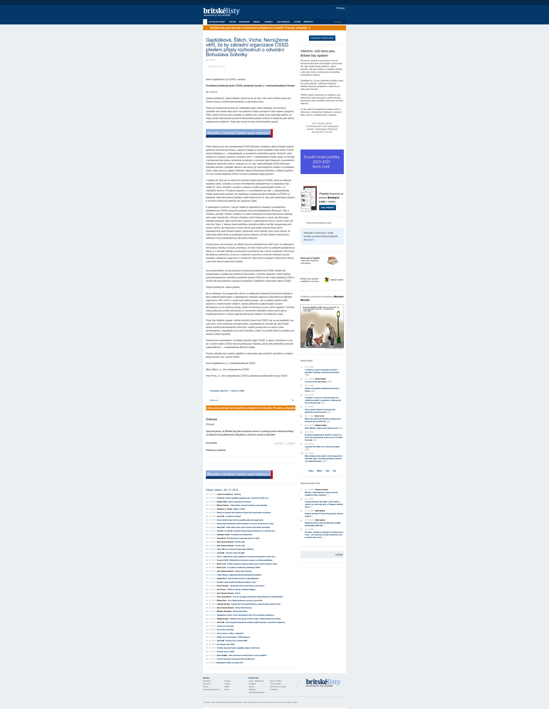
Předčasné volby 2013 (219, 390)
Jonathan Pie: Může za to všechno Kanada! (322, 447)
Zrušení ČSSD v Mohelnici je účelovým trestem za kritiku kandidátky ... (245, 560)
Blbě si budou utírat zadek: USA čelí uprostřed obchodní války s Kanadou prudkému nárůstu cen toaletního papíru (323, 458)
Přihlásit (340, 8)
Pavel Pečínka (222, 585)
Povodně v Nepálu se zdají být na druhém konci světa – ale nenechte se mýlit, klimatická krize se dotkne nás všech (324, 535)
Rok (327, 470)
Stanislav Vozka (223, 534)
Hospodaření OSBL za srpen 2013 (229, 662)
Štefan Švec (222, 600)
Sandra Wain (222, 501)
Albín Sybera (320, 510)
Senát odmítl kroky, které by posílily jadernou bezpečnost (240, 520)
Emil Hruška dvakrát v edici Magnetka (243, 578)
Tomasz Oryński (321, 489)
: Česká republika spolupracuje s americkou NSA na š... (243, 498)
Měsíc (319, 470)
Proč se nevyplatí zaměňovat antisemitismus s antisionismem (258, 596)
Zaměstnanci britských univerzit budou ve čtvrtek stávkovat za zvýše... (246, 523)
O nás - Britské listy (256, 681)
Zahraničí (206, 681)
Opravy (251, 686)
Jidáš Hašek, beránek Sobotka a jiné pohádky (248, 505)
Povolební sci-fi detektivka (241, 534)
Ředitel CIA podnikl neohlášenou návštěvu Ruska (322, 389)
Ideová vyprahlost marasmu (239, 501)
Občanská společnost (211, 689)
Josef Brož (221, 538)
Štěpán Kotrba (223, 618)
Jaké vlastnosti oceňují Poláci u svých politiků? (247, 655)
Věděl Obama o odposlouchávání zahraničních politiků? (239, 575)
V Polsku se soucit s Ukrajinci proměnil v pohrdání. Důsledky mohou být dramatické (322, 372)
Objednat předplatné (322, 38)
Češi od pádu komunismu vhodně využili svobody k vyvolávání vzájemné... (256, 622)
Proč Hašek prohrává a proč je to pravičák (245, 600)
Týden (311, 470)
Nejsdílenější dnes (310, 483)
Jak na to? (309, 239)
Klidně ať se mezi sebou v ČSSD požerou (233, 637)
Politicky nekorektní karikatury (322, 298)
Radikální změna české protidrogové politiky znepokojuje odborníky (323, 524)
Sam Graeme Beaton (225, 542)
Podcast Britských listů (319, 222)
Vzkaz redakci (275, 683)
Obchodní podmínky (256, 692)
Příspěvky (308, 21)
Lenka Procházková (225, 494)
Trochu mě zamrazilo (225, 626)
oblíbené (291, 443)
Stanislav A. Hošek (224, 509)
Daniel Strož (222, 578)
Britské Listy (323, 683)
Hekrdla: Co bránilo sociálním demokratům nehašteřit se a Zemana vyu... (246, 530)
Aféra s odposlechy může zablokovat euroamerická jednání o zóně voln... (246, 556)
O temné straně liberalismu (318, 381)
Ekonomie (207, 683)
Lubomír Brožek (223, 604)
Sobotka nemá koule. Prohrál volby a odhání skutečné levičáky (255, 618)
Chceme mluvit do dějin (235, 553)
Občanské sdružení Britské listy (231, 702)
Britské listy (223, 12)
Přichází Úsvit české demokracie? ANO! (243, 538)
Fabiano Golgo (320, 425)
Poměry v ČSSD (237, 390)
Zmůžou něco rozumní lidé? (237, 640)
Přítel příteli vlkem (240, 611)
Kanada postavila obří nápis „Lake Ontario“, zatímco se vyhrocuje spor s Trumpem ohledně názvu (324, 504)
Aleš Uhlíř (221, 527)
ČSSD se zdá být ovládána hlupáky (241, 589)
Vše (334, 470)
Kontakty (252, 683)
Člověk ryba (240, 542)
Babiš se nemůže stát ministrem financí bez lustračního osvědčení (244, 512)
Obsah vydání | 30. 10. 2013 (222, 489)
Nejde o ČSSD (239, 509)
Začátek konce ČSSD (225, 651)
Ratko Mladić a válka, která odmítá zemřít (324, 428)
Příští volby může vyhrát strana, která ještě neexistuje (248, 527)
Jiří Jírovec (221, 589)
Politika (227, 683)
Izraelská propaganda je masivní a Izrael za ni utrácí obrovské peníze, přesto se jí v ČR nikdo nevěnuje (324, 437)
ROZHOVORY (244, 21)
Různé (227, 689)
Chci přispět (327, 207)
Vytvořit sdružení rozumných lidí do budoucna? (236, 659)
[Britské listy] (239, 133)
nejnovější (279, 443)
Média (226, 686)
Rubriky (269, 21)
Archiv (232, 21)
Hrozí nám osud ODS (225, 629)
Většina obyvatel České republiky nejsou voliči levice (238, 648)
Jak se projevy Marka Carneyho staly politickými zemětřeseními (320, 410)
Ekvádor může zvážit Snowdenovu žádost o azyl (236, 582)
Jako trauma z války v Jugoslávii (230, 633)
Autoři (297, 21)
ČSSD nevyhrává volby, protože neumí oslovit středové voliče (252, 564)
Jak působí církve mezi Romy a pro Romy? (247, 585)
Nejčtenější (307, 360)
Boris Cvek (221, 564)
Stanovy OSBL (276, 681)
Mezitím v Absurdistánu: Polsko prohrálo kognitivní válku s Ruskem (321, 493)
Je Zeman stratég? (233, 516)
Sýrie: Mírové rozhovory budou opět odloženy (235, 549)
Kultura (206, 686)
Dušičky (237, 494)
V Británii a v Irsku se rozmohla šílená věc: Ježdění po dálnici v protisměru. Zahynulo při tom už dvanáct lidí (323, 400)
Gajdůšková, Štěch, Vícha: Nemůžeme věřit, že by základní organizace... (246, 615)
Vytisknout (213, 400)
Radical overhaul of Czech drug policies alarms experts (324, 514)
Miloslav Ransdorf (224, 611)
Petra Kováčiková (224, 596)
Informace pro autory (278, 686)
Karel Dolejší (222, 655)
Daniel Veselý (320, 378)
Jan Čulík (220, 516)
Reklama (252, 689)
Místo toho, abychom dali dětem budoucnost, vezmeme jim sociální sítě (323, 420)
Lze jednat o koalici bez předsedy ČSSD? (243, 567)
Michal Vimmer (223, 505)
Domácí (227, 681)
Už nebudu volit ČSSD (226, 644)
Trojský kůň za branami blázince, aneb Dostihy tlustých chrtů (255, 604)
